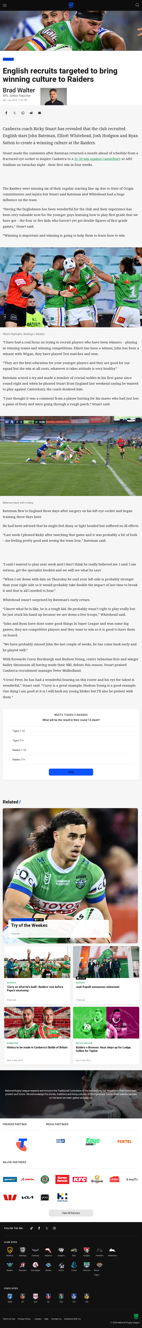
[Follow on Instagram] (54, 1228)
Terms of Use (9, 1318)
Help (46, 1318)
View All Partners (71, 1213)
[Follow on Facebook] (39, 1228)
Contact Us (56, 1318)
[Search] (137, 5)
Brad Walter (19, 90)
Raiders (8, 59)
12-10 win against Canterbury (97, 159)
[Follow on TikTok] (31, 1228)
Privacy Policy (24, 1318)
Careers (38, 1318)
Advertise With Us (72, 1318)
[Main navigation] (5, 5)
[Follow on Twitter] (46, 1228)
